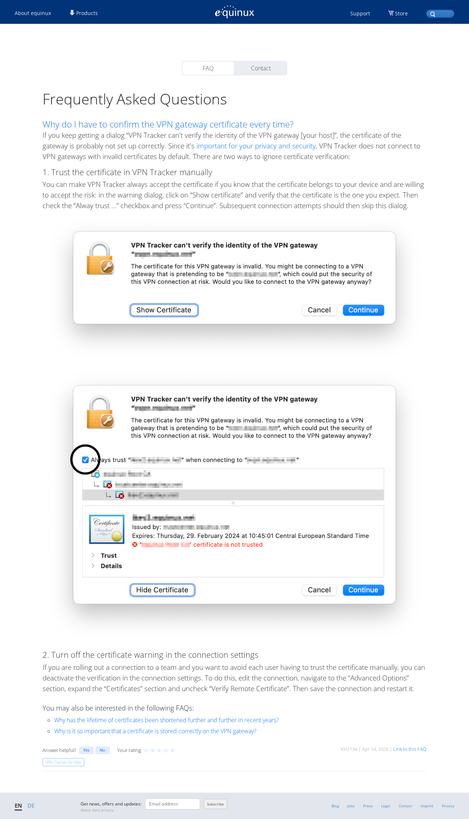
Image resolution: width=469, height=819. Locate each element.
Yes (86, 750)
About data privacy (97, 809)
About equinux (33, 13)
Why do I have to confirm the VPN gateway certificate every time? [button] (168, 124)
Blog (335, 805)
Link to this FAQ (409, 749)
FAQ (208, 68)
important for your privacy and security (256, 146)
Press (368, 805)
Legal (385, 805)
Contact (261, 68)
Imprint (427, 805)
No (102, 750)
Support (360, 13)
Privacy (448, 805)
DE (30, 805)
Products (86, 13)
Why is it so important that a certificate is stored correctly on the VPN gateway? (155, 731)
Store (401, 13)
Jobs (351, 805)
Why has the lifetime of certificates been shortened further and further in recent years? (166, 720)
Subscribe (215, 804)
